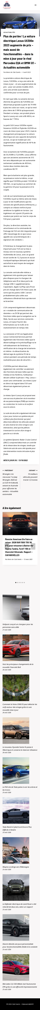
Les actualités (9, 32)
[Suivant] (33, 546)
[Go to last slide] (7, 546)
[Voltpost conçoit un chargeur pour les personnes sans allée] (20, 608)
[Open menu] (35, 5)
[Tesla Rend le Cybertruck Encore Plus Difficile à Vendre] (20, 810)
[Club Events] (7, 5)
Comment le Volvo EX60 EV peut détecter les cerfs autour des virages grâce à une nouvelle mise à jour (20, 707)
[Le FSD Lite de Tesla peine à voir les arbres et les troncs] (20, 770)
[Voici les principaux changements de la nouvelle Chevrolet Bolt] (20, 647)
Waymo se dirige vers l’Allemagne (16, 867)
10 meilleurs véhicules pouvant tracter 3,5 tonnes (30, 475)
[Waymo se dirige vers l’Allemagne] (20, 850)
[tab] (15, 582)
